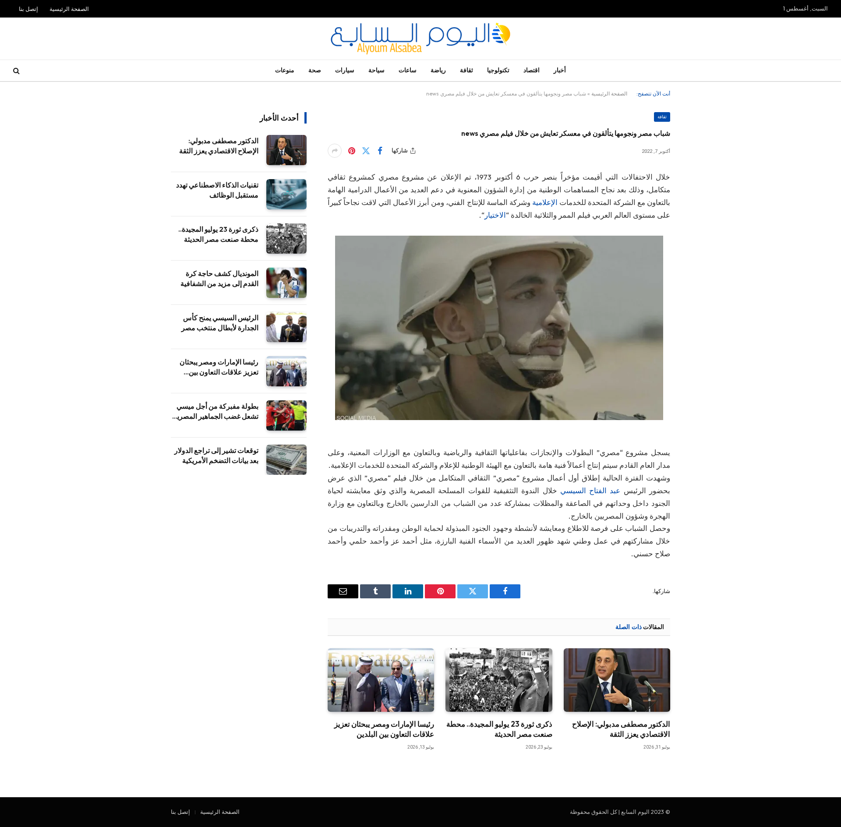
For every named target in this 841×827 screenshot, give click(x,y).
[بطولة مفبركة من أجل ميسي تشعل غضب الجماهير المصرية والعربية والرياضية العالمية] (286, 415)
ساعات (408, 70)
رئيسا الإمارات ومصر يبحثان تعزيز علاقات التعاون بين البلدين (384, 729)
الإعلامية (545, 202)
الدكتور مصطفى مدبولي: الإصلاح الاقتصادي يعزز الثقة (621, 729)
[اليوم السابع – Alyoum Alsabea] (420, 39)
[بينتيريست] (351, 151)
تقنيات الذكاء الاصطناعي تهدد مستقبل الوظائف (217, 189)
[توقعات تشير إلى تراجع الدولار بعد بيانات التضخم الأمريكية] (286, 460)
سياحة (376, 70)
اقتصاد (531, 70)
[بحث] (17, 71)
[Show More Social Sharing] (335, 151)
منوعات (284, 70)
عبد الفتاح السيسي (590, 490)
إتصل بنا (28, 8)
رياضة (438, 70)
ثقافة (466, 70)
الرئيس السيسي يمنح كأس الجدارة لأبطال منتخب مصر (219, 322)
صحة (314, 70)
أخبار (560, 70)
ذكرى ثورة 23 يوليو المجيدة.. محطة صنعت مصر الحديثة (499, 729)
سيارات (344, 70)
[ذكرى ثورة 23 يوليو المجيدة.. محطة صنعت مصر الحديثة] (498, 680)
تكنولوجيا (498, 70)
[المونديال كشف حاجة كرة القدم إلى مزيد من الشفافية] (286, 283)
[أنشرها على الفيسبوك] (379, 151)
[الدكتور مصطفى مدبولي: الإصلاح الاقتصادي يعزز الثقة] (617, 680)
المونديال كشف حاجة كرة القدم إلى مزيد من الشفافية (219, 278)
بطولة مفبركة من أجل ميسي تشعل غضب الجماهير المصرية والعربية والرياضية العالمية (215, 411)
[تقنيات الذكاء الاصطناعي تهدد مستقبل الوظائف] (286, 194)
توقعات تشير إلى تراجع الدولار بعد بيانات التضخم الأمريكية (216, 455)
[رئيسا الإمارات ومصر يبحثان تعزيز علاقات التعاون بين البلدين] (381, 680)
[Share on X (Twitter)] (365, 151)
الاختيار (495, 214)
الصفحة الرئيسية (69, 8)
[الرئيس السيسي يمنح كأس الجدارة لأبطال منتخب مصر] (286, 327)
